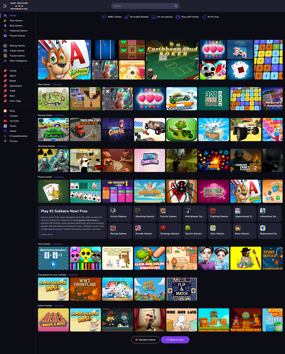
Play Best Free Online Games (19, 6)
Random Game (147, 339)
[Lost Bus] (181, 160)
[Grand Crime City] (85, 160)
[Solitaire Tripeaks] (149, 191)
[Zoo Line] (53, 98)
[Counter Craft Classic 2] (245, 160)
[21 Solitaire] (132, 70)
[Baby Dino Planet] (149, 289)
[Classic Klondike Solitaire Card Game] (213, 191)
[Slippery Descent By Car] (149, 129)
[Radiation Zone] (53, 160)
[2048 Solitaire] (117, 191)
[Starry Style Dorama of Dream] (213, 258)
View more (57, 84)
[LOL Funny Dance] (149, 319)
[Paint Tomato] (132, 49)
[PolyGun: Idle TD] (213, 160)
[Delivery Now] (213, 129)
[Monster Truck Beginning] (245, 129)
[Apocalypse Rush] (53, 289)
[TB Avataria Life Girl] (181, 258)
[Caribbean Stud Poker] (172, 59)
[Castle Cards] (181, 289)
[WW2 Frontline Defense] (85, 289)
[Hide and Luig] (181, 319)
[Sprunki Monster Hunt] (213, 70)
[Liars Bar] (117, 160)
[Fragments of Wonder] (105, 70)
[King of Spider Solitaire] (53, 191)
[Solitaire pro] (85, 191)
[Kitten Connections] (149, 160)
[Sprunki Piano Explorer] (85, 258)
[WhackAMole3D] (53, 319)
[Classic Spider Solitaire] (181, 191)
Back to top (176, 339)
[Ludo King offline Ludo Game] (117, 289)
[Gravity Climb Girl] (117, 129)
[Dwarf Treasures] (213, 49)
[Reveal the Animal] (53, 258)
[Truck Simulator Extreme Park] (85, 129)
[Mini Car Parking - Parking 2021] (181, 98)
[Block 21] (245, 98)
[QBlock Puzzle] (85, 98)
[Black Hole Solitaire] (240, 70)
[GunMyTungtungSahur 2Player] (245, 319)
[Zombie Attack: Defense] (117, 319)
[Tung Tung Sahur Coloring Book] (117, 258)
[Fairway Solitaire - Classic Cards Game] (64, 59)
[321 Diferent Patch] (213, 98)
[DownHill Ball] (105, 49)
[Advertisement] (160, 29)
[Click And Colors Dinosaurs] (149, 258)
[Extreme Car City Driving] (53, 129)
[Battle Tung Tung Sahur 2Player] (213, 319)
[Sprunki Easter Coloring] (245, 258)
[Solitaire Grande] (240, 49)
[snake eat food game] (181, 129)
